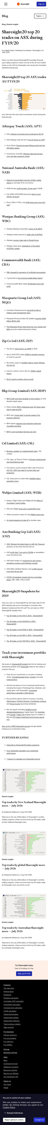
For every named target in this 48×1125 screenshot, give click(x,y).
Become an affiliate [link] (11, 1073)
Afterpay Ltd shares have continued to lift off (26, 134)
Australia (41, 712)
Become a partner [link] (10, 1070)
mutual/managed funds (20, 677)
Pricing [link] (6, 1049)
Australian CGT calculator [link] (14, 1001)
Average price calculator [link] (13, 1008)
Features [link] (7, 985)
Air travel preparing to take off (18, 520)
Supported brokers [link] (11, 1014)
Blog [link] (5, 1060)
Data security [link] (9, 1027)
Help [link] (5, 1057)
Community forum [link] (11, 1064)
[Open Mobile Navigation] (6, 4)
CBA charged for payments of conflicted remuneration (26, 272)
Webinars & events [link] (11, 1067)
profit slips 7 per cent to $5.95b (21, 552)
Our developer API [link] (11, 1077)
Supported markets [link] (11, 1018)
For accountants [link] (10, 1038)
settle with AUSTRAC (35, 235)
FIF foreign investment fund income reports (28, 717)
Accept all (39, 1120)
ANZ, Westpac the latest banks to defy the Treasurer (26, 544)
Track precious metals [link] (12, 1024)
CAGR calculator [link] (10, 1011)
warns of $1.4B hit (35, 229)
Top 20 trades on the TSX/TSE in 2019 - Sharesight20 (26, 641)
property (33, 677)
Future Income (15, 704)
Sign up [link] (41, 4)
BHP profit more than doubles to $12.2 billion (23, 399)
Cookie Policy (9, 1107)
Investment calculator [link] (12, 1004)
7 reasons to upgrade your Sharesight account (23, 759)
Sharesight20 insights (20, 664)
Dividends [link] (7, 995)
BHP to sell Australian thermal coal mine (21, 432)
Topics (38, 16)
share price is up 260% (23, 349)
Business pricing (10, 1053)
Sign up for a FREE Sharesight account (16, 726)
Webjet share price (37, 514)
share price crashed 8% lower (29, 509)
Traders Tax (20, 715)
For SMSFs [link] (8, 1045)
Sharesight (25, 667)
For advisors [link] (8, 1041)
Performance (11, 701)
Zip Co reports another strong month (20, 379)
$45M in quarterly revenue (34, 354)
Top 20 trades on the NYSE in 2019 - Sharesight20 (25, 630)
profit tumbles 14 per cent (26, 188)
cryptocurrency (12, 680)
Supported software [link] (11, 1021)
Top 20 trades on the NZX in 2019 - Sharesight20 (25, 635)
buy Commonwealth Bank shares (30, 278)
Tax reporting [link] (9, 988)
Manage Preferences (15, 1113)
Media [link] (6, 1088)
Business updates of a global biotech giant (22, 451)
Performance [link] (9, 991)
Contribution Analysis (38, 701)
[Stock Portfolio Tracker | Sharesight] (23, 4)
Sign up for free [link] (24, 974)
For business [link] (9, 1032)
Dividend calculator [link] (11, 998)
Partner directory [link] (10, 1035)
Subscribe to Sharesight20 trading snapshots (23, 745)
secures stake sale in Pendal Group (26, 240)
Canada (12, 715)
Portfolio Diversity (23, 701)
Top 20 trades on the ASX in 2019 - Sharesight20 (25, 616)
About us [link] (7, 1081)
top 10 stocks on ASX (36, 140)
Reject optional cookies (14, 1120)
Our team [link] (7, 1084)
